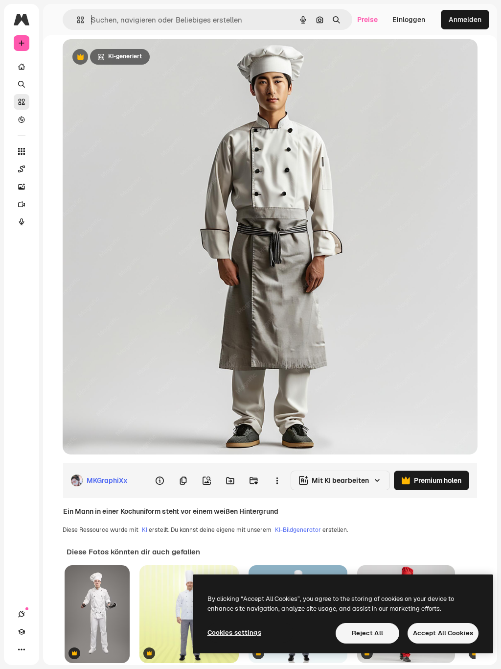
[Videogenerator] (21, 204)
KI (144, 530)
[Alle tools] (21, 151)
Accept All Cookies (443, 633)
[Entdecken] (21, 119)
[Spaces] (21, 169)
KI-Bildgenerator (298, 530)
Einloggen (408, 19)
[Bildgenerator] (21, 186)
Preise (367, 19)
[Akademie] (21, 632)
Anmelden (465, 19)
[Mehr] (21, 649)
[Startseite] (21, 66)
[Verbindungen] (21, 614)
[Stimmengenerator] (21, 222)
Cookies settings (234, 632)
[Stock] (21, 102)
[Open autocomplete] (76, 20)
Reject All (367, 633)
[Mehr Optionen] (277, 480)
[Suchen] (21, 84)
